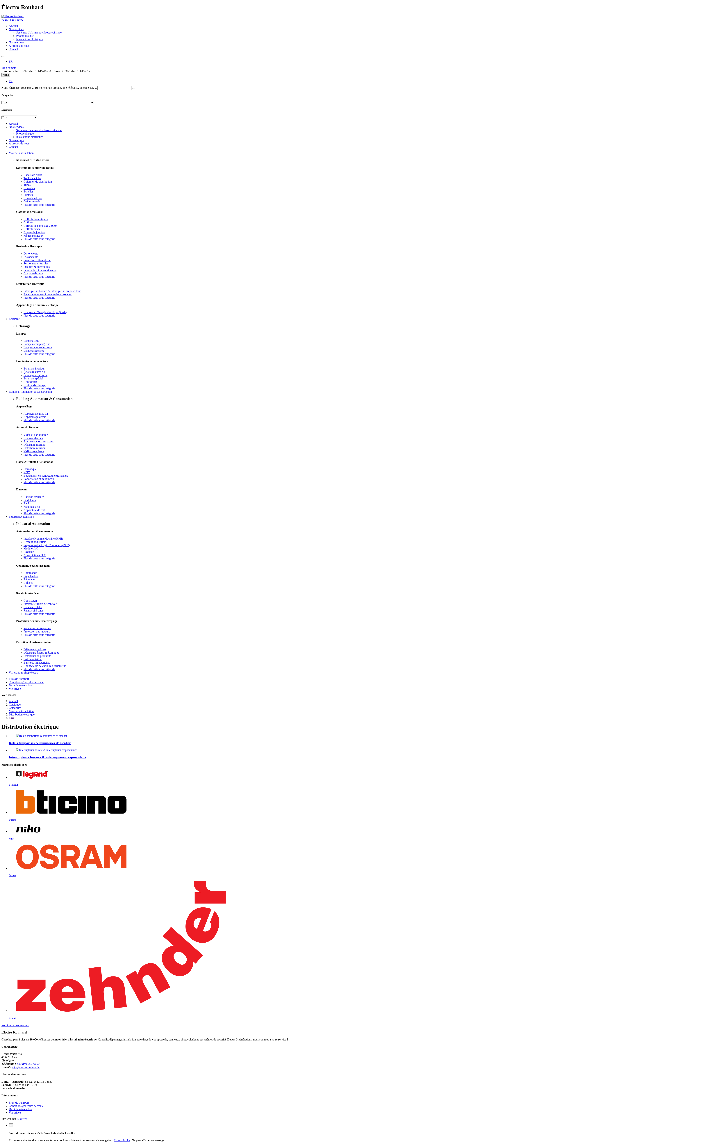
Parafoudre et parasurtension (40, 270)
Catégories (15, 707)
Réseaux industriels (35, 541)
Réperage (29, 579)
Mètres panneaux (33, 235)
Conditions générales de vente (26, 682)
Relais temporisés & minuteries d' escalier (48, 294)
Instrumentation (33, 659)
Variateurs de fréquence (37, 628)
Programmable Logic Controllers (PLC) (47, 545)
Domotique (30, 469)
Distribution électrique (22, 714)
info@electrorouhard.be (26, 1067)
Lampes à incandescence (38, 347)
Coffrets (28, 222)
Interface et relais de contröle (40, 603)
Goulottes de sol (33, 198)
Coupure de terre (33, 273)
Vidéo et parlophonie (36, 434)
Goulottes (29, 188)
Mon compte (8, 67)
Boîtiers (28, 582)
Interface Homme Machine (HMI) (43, 538)
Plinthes (28, 194)
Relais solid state (33, 610)
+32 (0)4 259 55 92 (28, 1063)
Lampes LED (31, 340)
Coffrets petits (32, 229)
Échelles (28, 191)
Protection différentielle (37, 260)
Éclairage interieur (34, 368)
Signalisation (31, 576)
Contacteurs (30, 600)
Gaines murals (32, 201)
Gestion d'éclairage (35, 385)
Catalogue (15, 704)
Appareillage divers (35, 416)
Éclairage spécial (33, 378)
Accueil (13, 701)
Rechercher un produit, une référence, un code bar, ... (66, 87)
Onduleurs (30, 500)
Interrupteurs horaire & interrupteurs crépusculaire (52, 291)
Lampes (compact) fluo (37, 344)
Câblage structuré (34, 496)
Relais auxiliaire (33, 607)
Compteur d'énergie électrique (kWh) (45, 312)
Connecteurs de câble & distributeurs (45, 665)
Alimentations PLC (35, 555)
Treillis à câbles (32, 178)
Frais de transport (19, 678)
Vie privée (15, 688)
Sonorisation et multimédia (39, 478)
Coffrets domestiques (36, 219)
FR (11, 61)
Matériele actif (32, 506)
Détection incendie (34, 444)
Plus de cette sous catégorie (39, 204)
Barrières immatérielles (37, 662)
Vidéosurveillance (34, 451)
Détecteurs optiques (35, 649)
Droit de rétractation (20, 685)
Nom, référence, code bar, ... (17, 87)
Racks (27, 503)
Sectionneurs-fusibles (36, 263)
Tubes (27, 184)
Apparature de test (34, 510)
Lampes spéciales (34, 350)
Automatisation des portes (39, 441)
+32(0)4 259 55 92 (12, 19)
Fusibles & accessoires (37, 266)
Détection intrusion (35, 448)
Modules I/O (31, 548)
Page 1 (13, 717)
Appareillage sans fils (36, 413)
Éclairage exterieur (34, 371)
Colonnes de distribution (38, 181)
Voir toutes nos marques (15, 1025)
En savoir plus (122, 1140)
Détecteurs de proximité (37, 656)
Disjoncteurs (31, 253)
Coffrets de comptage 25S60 (40, 225)
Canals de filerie (33, 174)
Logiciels (29, 551)
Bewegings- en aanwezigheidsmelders (46, 475)
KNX (27, 472)
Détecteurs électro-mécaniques (41, 652)
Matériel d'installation (21, 711)
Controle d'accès (33, 438)
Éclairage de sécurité (35, 375)
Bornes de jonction (34, 232)
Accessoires (30, 381)
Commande (30, 572)
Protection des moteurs (37, 631)
